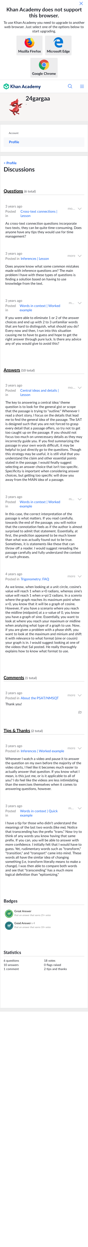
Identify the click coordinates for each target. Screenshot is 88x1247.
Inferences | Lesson (35, 258)
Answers (12, 370)
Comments (14, 678)
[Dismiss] (81, 3)
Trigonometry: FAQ (35, 579)
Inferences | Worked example (42, 751)
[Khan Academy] (20, 86)
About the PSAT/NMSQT (40, 698)
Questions (13, 191)
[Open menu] (82, 86)
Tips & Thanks (17, 731)
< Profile (10, 163)
